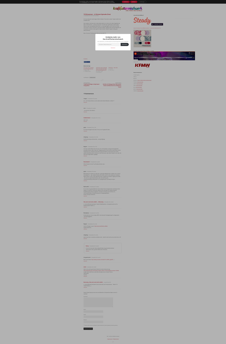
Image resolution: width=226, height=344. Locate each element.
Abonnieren (124, 44)
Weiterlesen (113, 47)
